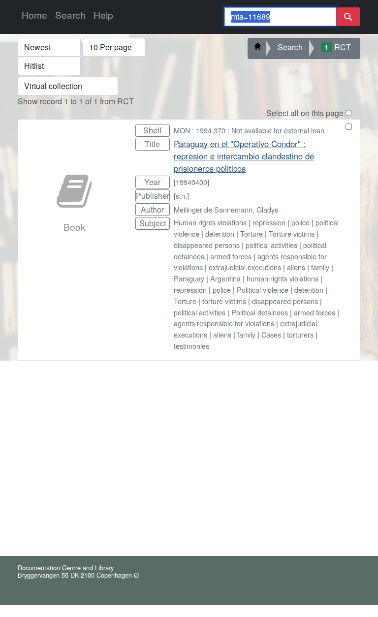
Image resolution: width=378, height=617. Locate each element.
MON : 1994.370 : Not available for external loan (249, 130)
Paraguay (189, 278)
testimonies (191, 345)
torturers (300, 334)
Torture (251, 233)
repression (268, 222)
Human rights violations (210, 222)
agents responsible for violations (224, 323)
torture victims (224, 301)
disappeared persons (207, 245)
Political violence (262, 289)
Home (34, 14)
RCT (338, 47)
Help (103, 14)
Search (70, 14)
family (320, 267)
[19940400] (191, 182)
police (300, 222)
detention (219, 233)
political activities (271, 245)
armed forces (231, 256)
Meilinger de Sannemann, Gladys (226, 209)
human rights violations (282, 278)
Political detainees (259, 312)
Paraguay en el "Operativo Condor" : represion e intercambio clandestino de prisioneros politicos (244, 156)
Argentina (225, 278)
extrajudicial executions (245, 267)
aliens (296, 267)
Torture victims (292, 233)
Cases (271, 334)
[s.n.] (181, 195)
